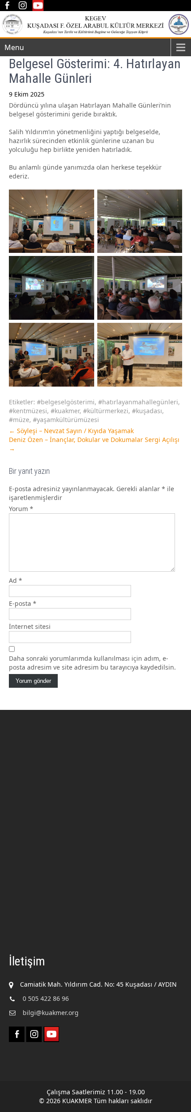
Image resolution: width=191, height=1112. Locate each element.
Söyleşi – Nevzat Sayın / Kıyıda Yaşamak (71, 430)
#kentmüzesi (28, 411)
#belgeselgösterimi (66, 402)
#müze (19, 419)
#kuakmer (65, 411)
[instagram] (22, 5)
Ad (15, 580)
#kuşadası (147, 411)
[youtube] (38, 5)
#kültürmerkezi (105, 411)
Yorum (21, 508)
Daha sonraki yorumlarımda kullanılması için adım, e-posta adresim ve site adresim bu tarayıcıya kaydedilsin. (92, 662)
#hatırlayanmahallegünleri (138, 402)
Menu (14, 47)
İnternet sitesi (30, 626)
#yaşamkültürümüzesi (66, 419)
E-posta (22, 603)
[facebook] (6, 5)
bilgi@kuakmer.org (51, 1012)
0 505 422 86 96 (46, 998)
